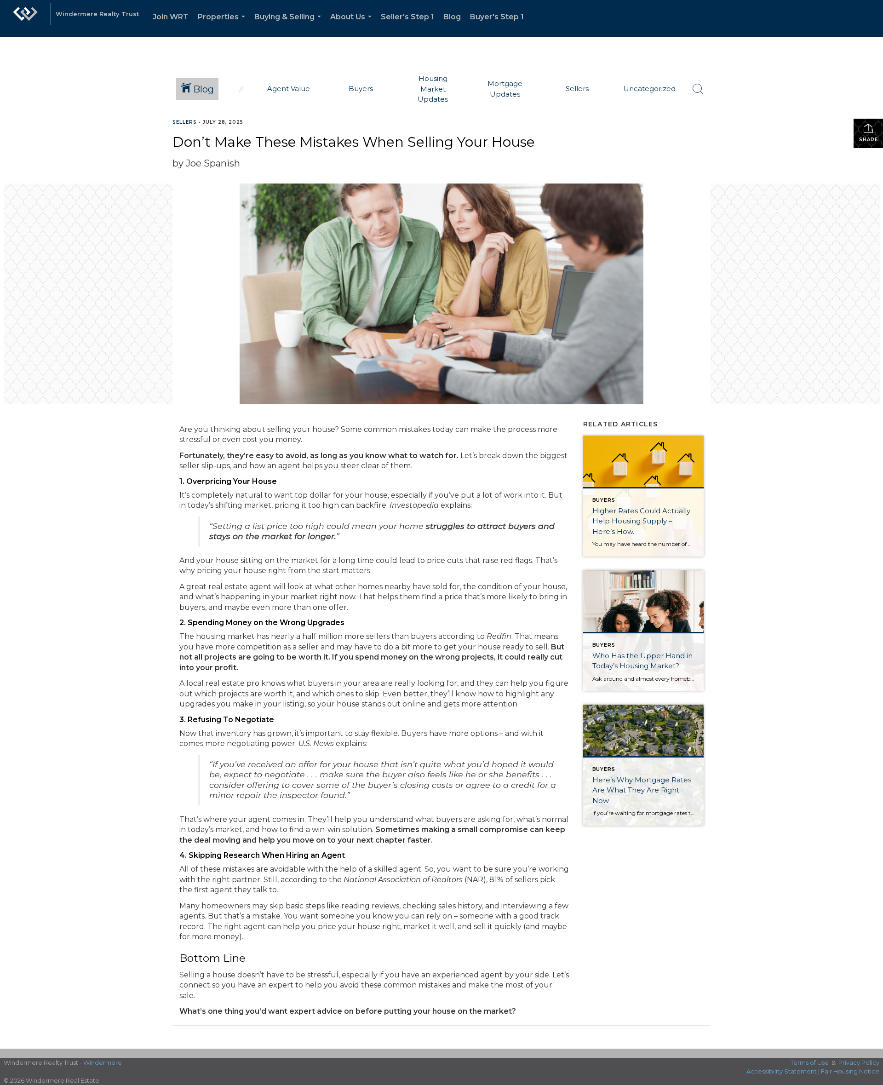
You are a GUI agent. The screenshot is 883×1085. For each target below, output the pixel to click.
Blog (452, 16)
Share (868, 140)
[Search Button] (698, 89)
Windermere (102, 1062)
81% (496, 879)
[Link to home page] (25, 18)
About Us (352, 24)
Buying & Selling (289, 24)
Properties (223, 24)
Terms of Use (810, 1062)
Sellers (184, 122)
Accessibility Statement (781, 1071)
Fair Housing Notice (850, 1071)
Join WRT (171, 16)
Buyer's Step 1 (497, 16)
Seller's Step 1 (407, 16)
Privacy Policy (858, 1062)
